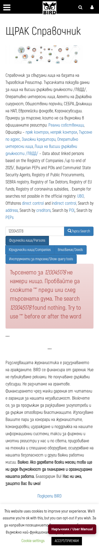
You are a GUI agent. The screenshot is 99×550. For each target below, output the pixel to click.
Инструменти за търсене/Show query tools (41, 259)
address (12, 210)
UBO (80, 196)
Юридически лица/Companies (30, 249)
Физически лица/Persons (27, 240)
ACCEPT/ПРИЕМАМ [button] (67, 541)
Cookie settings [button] (33, 540)
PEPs (9, 217)
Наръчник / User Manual (72, 529)
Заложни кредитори (39, 139)
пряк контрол (37, 132)
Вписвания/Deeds (70, 249)
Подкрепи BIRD (49, 496)
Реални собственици (66, 125)
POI (71, 210)
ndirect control (64, 203)
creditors (43, 210)
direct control (33, 203)
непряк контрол (63, 132)
